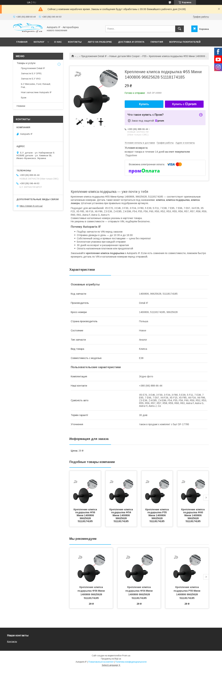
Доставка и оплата (131, 42)
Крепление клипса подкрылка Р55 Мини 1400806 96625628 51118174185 (157, 515)
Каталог (39, 42)
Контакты (75, 42)
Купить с (178, 104)
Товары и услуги (26, 63)
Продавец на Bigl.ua (111, 659)
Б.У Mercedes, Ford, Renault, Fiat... (36, 85)
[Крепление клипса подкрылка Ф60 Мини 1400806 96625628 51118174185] (193, 488)
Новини (21, 106)
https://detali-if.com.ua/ (31, 206)
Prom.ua (126, 655)
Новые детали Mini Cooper (124, 56)
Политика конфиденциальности (131, 662)
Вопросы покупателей (184, 42)
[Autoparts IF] (28, 33)
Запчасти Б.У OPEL (31, 73)
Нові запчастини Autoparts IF (36, 92)
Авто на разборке (100, 42)
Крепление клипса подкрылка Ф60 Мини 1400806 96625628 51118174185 (193, 515)
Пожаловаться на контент (101, 662)
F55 (144, 56)
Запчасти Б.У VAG (31, 78)
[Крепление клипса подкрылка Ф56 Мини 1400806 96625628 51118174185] (85, 488)
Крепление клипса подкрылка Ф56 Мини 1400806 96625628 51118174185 (86, 515)
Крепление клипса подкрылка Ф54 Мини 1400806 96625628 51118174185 (121, 515)
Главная (21, 42)
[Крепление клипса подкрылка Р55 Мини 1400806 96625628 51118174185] (157, 488)
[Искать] (179, 28)
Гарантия (157, 42)
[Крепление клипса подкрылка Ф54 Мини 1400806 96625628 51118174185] (121, 488)
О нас (58, 42)
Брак (23, 97)
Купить (144, 104)
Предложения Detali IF (94, 56)
